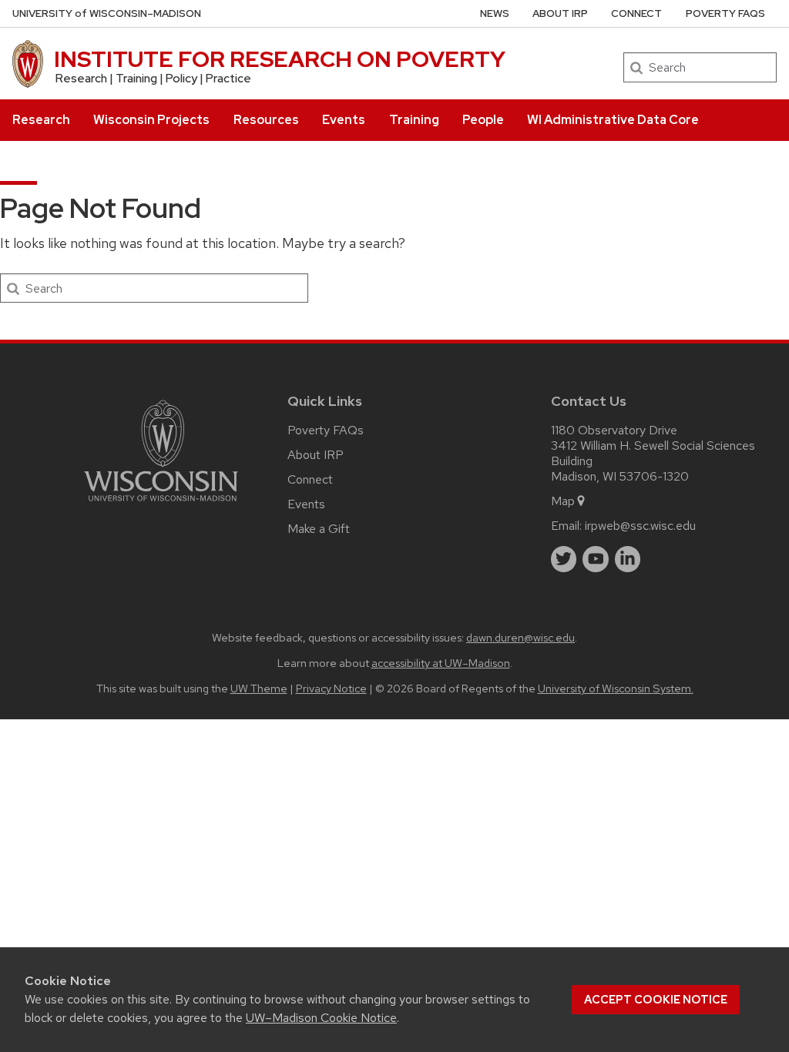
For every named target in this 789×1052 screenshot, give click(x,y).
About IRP (560, 13)
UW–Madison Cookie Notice (321, 1018)
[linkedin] (628, 559)
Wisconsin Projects (151, 120)
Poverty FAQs (725, 13)
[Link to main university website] (161, 504)
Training (414, 120)
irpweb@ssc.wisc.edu (640, 526)
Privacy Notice (331, 688)
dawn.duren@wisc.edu (520, 637)
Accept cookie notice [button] (655, 999)
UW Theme (258, 688)
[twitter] (564, 559)
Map (563, 501)
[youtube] (596, 559)
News (494, 13)
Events (343, 120)
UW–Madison (106, 13)
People (483, 120)
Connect (636, 13)
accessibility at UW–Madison (440, 662)
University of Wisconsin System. (615, 688)
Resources (266, 120)
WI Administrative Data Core (613, 120)
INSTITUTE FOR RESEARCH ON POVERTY (279, 59)
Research (41, 120)
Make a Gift (318, 529)
